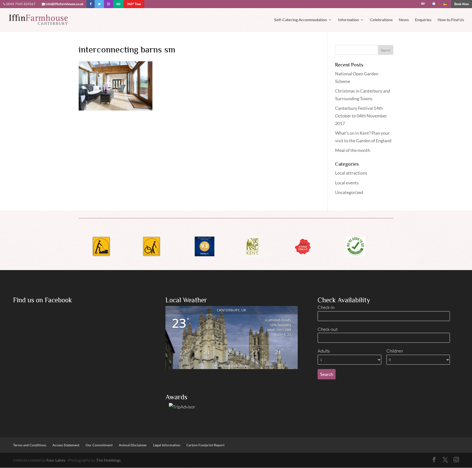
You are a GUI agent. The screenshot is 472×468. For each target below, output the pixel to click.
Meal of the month (352, 150)
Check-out (328, 329)
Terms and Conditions (29, 445)
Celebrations (381, 20)
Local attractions (351, 173)
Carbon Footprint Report (205, 445)
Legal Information (166, 445)
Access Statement (65, 445)
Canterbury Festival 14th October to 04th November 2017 (361, 115)
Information (348, 20)
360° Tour (134, 4)
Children (394, 351)
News (404, 20)
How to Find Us (451, 20)
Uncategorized (349, 192)
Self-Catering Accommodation (300, 20)
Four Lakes (55, 460)
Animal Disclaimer (133, 445)
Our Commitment (99, 445)
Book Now (461, 4)
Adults (324, 351)
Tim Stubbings (108, 460)
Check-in (326, 307)
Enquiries (423, 20)
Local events (347, 182)
